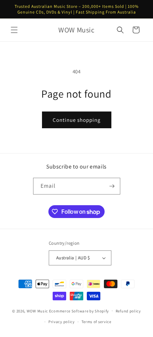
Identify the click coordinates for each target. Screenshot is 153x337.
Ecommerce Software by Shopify (79, 310)
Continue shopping (77, 119)
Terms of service (96, 321)
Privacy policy (61, 321)
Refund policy (128, 311)
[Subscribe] (112, 186)
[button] (14, 30)
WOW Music (37, 310)
